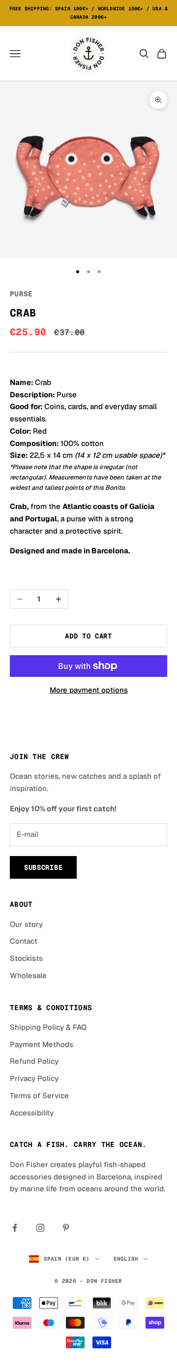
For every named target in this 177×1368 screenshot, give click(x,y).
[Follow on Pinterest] (66, 1228)
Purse (21, 293)
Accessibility (32, 1112)
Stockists (26, 958)
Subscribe (43, 867)
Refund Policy (34, 1061)
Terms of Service (39, 1095)
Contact (23, 941)
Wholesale (28, 975)
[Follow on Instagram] (40, 1228)
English (126, 1258)
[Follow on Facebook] (15, 1228)
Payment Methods (41, 1044)
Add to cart (88, 636)
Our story (26, 924)
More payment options (89, 690)
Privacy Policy (34, 1078)
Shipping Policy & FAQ (48, 1027)
